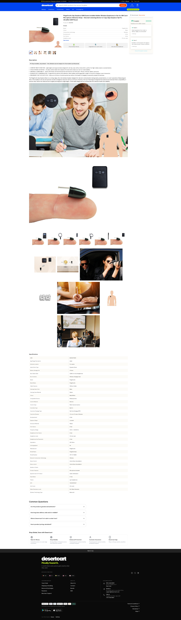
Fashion (68, 9)
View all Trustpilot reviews (141, 51)
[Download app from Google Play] (47, 610)
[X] (135, 573)
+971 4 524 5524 (110, 597)
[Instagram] (132, 573)
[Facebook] (138, 573)
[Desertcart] (47, 5)
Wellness (44, 9)
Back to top (90, 550)
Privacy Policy (135, 606)
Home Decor (51, 9)
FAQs (137, 611)
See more (66, 40)
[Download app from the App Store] (57, 610)
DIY (73, 9)
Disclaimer (135, 609)
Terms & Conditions (133, 603)
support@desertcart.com (112, 591)
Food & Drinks (60, 9)
